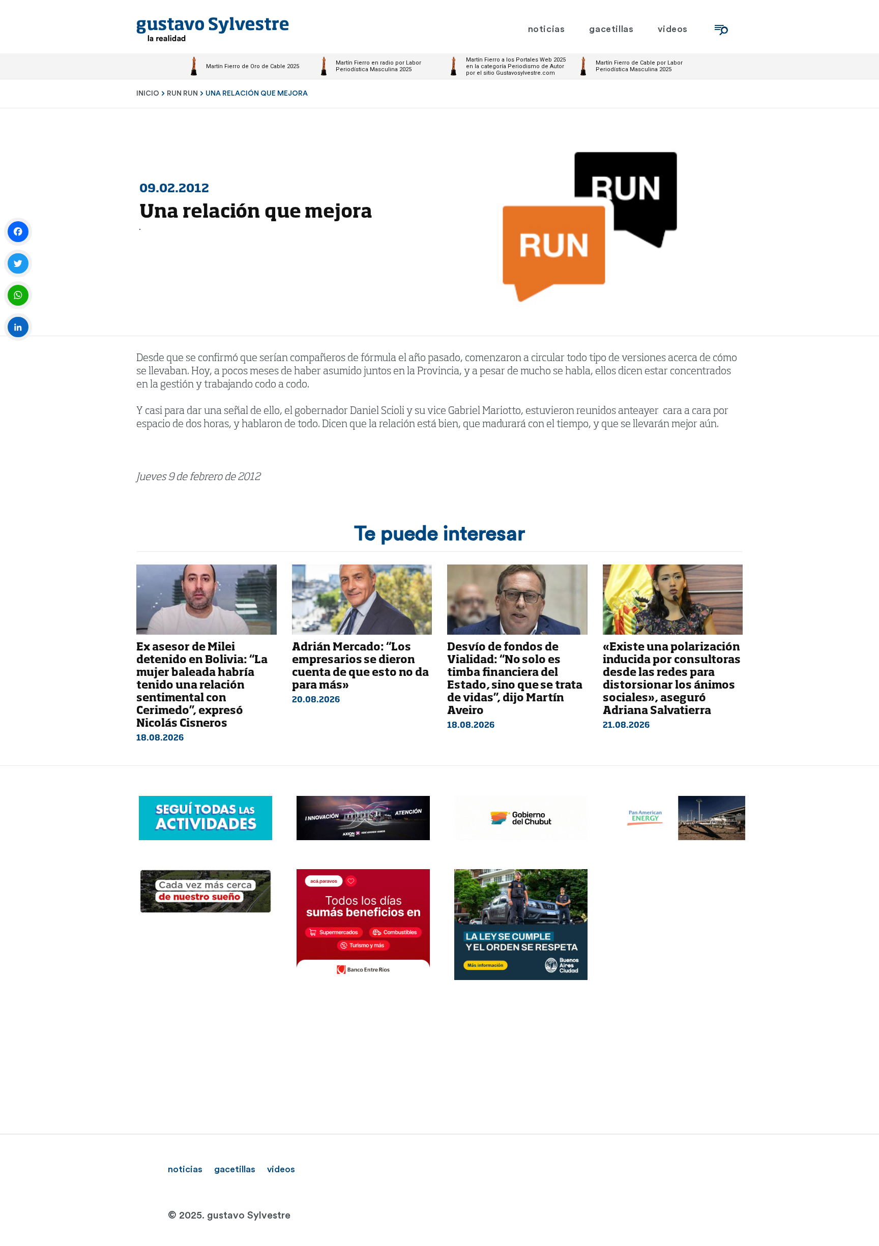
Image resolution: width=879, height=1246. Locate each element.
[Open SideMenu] (721, 29)
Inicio (147, 93)
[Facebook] (18, 232)
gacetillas (234, 1169)
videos (281, 1169)
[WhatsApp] (18, 295)
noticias (185, 1169)
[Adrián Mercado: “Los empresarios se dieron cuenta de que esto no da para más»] (362, 600)
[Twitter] (18, 264)
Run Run (182, 93)
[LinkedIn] (18, 327)
